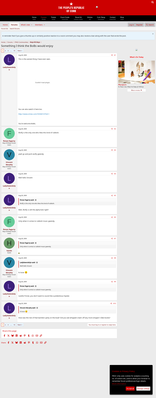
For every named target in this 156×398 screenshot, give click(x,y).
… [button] (11, 51)
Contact (113, 18)
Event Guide (65, 18)
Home (34, 18)
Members (39, 25)
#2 (115, 129)
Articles (90, 18)
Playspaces (122, 85)
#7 (115, 239)
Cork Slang (101, 18)
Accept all (130, 389)
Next (19, 51)
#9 (115, 282)
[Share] (111, 55)
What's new (25, 25)
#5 (115, 195)
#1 (115, 55)
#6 (115, 217)
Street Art (78, 18)
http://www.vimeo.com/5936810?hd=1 (33, 114)
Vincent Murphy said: (28, 308)
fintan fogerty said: (27, 200)
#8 (115, 258)
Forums (43, 18)
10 (14, 51)
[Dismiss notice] (153, 34)
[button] (31, 25)
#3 (115, 150)
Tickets (53, 18)
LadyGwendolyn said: (27, 262)
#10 (114, 303)
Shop (122, 18)
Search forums (15, 29)
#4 (115, 174)
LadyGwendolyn (9, 68)
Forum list (4, 29)
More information (119, 383)
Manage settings (143, 389)
